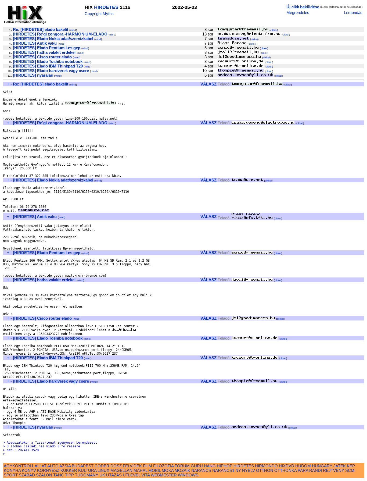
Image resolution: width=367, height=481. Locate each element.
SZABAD (27, 475)
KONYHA (12, 470)
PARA (303, 470)
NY (238, 470)
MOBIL (154, 470)
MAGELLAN (121, 470)
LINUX (103, 470)
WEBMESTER (164, 475)
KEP (351, 466)
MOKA (168, 470)
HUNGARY (322, 466)
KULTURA (87, 470)
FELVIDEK (132, 466)
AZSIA (65, 466)
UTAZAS (114, 475)
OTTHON (264, 470)
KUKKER (68, 470)
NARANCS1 (223, 470)
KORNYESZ (48, 470)
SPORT (11, 475)
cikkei (273, 29)
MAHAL (140, 470)
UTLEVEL (131, 475)
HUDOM (303, 466)
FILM (147, 466)
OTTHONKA (285, 470)
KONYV (29, 470)
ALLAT (40, 466)
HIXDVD (286, 466)
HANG (210, 466)
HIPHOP (224, 466)
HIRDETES (106, 7)
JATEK (339, 466)
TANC (58, 475)
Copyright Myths (99, 13)
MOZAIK (182, 470)
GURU (197, 466)
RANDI (315, 470)
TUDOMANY (86, 475)
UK (102, 475)
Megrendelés (297, 12)
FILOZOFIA (163, 466)
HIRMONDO (266, 466)
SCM (349, 470)
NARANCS (201, 470)
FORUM (182, 466)
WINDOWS (188, 475)
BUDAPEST (82, 466)
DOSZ (116, 466)
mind (73, 29)
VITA (145, 475)
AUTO (53, 466)
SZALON (44, 475)
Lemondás (353, 12)
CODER (102, 466)
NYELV (248, 470)
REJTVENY (333, 470)
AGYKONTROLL (19, 466)
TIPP (69, 475)
